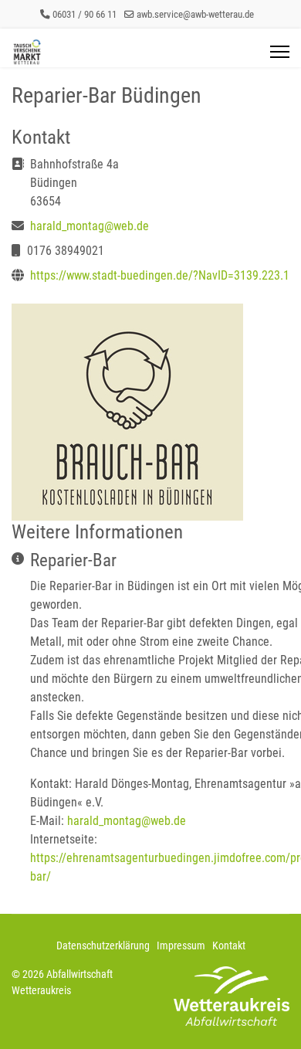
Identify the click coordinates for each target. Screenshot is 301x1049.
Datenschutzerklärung (103, 945)
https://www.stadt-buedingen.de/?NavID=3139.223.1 (159, 275)
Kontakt (228, 945)
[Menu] (279, 52)
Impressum (181, 945)
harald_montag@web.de (89, 226)
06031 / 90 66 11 (84, 14)
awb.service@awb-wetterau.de (195, 14)
